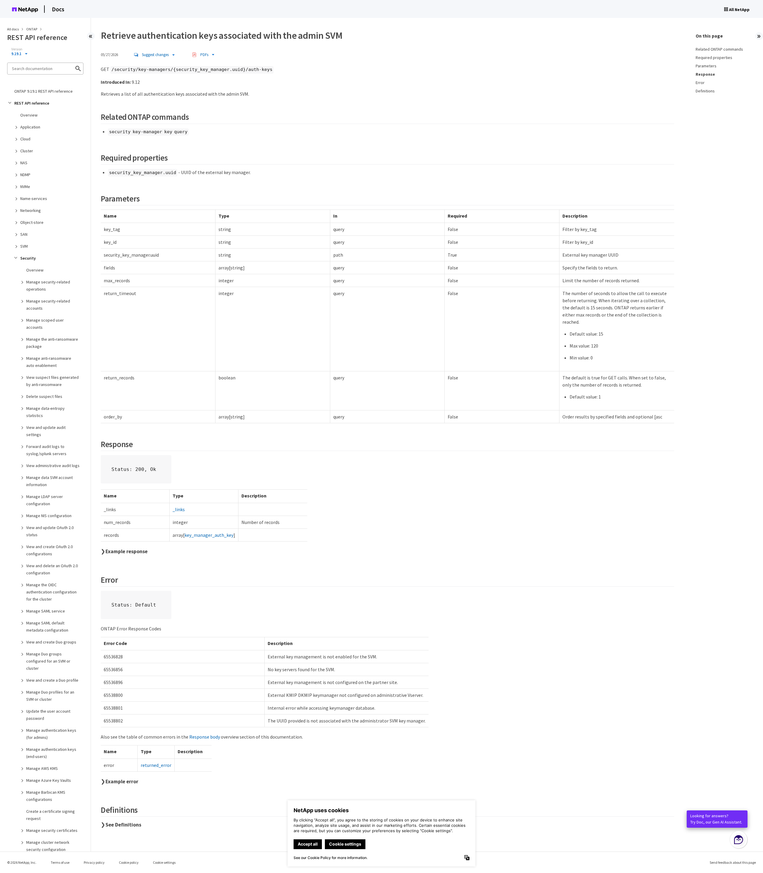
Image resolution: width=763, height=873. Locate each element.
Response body (204, 737)
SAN (23, 234)
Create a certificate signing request (50, 815)
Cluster (26, 150)
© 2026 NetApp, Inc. (21, 862)
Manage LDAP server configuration (44, 500)
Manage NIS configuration (49, 515)
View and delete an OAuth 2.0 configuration (52, 569)
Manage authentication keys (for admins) (51, 734)
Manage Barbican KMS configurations (45, 796)
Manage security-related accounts (48, 304)
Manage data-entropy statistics (45, 412)
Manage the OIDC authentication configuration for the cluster (51, 592)
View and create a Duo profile (52, 680)
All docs (13, 29)
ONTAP (32, 29)
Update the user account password (48, 714)
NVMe (25, 186)
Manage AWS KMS (42, 768)
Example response (127, 551)
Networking (30, 210)
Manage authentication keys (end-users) (51, 753)
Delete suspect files (44, 396)
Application (30, 127)
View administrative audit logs (53, 465)
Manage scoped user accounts (45, 323)
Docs (58, 9)
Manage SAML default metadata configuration (47, 626)
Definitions (705, 91)
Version (16, 49)
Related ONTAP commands (719, 49)
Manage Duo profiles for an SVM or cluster (50, 695)
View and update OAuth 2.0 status (50, 531)
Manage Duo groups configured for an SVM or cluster (48, 661)
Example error (122, 781)
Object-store (32, 222)
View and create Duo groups (51, 642)
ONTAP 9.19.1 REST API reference (43, 91)
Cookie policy (129, 862)
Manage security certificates (51, 830)
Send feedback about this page (733, 862)
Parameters (706, 66)
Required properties (714, 57)
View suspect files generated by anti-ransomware (52, 381)
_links (179, 509)
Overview (29, 115)
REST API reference (31, 103)
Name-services (33, 198)
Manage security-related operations (48, 285)
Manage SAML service (45, 611)
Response (705, 74)
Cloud (25, 139)
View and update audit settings (46, 431)
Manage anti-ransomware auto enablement (48, 362)
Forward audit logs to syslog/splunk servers (46, 450)
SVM (24, 246)
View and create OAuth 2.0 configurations (49, 550)
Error (700, 82)
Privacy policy (94, 862)
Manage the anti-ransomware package (52, 343)
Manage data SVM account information (49, 481)
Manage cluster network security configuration (47, 846)
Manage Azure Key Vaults (48, 780)
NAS (23, 162)
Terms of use (60, 862)
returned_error (156, 765)
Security (28, 258)
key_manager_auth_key (208, 535)
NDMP (25, 174)
